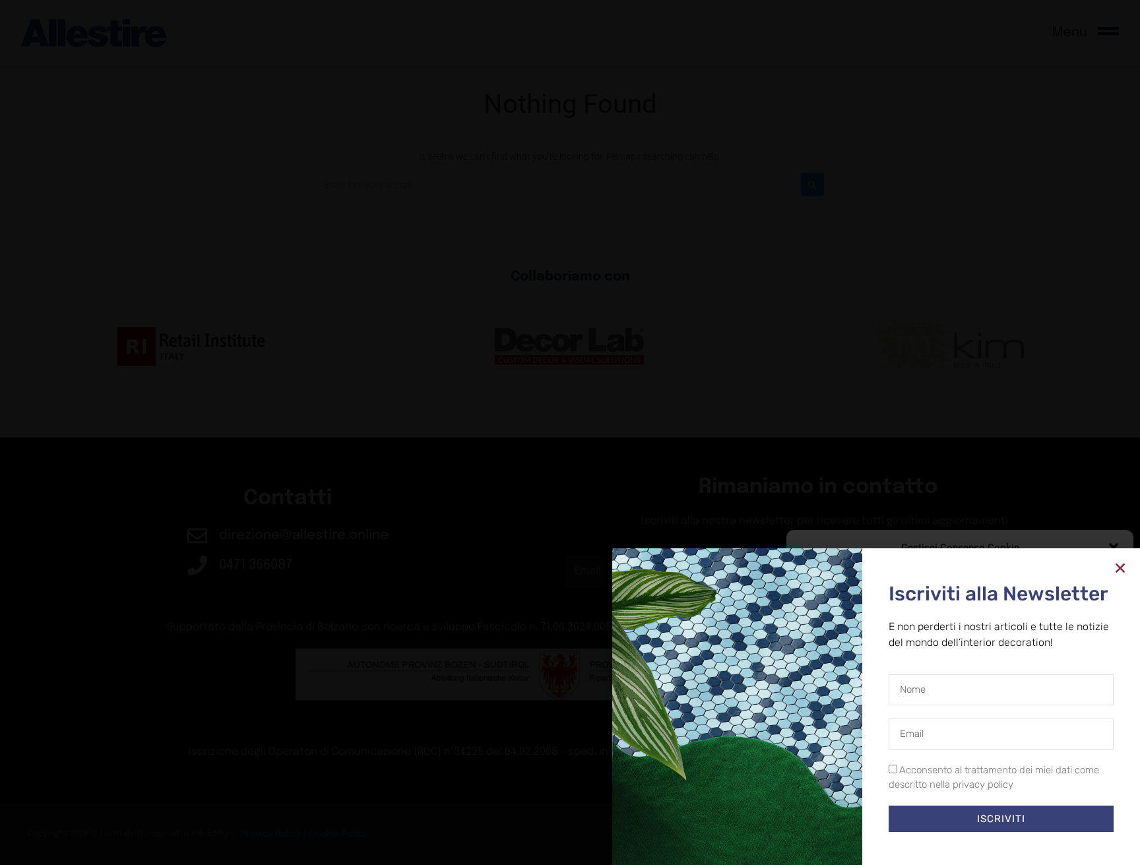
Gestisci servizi (832, 777)
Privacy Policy (984, 842)
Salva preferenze (1062, 812)
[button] (1113, 547)
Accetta (847, 812)
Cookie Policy (929, 842)
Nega (950, 812)
